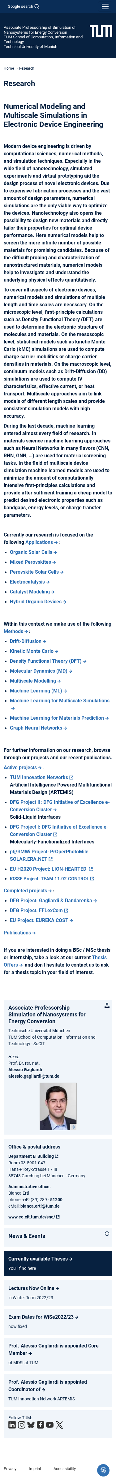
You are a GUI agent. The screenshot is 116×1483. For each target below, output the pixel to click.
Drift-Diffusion (25, 641)
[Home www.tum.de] (101, 30)
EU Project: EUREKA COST (39, 920)
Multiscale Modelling (33, 681)
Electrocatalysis (27, 582)
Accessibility (65, 1468)
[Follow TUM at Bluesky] (31, 1425)
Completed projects (25, 891)
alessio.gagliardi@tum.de (33, 1076)
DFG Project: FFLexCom (36, 910)
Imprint (35, 1468)
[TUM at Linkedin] (12, 1425)
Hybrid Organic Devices (36, 602)
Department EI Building (31, 1156)
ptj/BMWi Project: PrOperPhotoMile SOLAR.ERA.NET (49, 855)
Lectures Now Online (31, 1288)
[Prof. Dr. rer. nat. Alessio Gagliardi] (58, 1106)
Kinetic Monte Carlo (32, 651)
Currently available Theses (38, 1259)
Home (9, 68)
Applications (39, 542)
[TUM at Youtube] (50, 1425)
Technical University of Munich (30, 46)
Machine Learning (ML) (36, 691)
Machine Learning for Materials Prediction (57, 718)
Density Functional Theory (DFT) (46, 661)
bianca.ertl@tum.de (40, 1206)
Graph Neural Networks (36, 728)
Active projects (20, 767)
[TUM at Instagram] (21, 1425)
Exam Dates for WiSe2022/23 (41, 1317)
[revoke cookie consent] (103, 1470)
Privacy (10, 1468)
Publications (17, 933)
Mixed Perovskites (30, 562)
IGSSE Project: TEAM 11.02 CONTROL (49, 879)
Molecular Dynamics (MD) (38, 671)
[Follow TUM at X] (59, 1425)
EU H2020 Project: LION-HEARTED (49, 869)
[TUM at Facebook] (40, 1425)
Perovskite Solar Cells (34, 572)
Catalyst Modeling (30, 592)
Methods (13, 631)
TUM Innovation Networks (39, 777)
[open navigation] (105, 6)
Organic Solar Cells (31, 552)
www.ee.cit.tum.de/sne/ (31, 1216)
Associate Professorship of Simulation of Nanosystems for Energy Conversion (40, 29)
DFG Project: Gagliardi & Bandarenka (51, 900)
